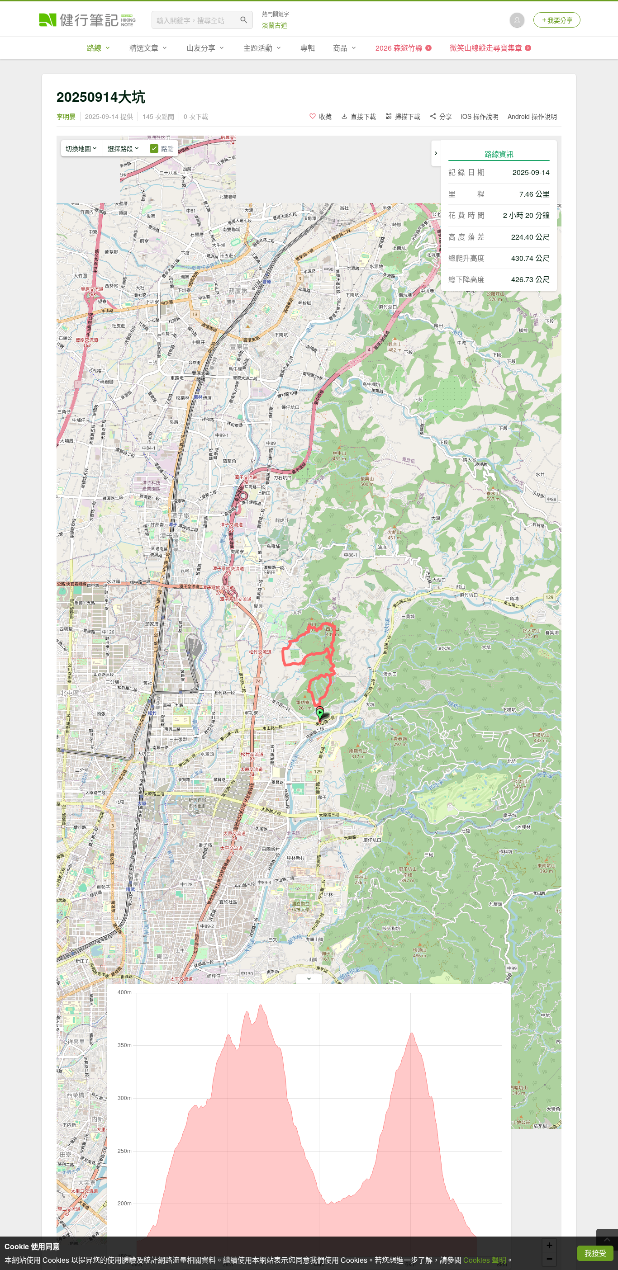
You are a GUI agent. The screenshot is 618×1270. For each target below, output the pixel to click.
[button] (320, 715)
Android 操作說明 (532, 116)
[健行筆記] (87, 20)
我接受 (595, 1253)
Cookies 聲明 (484, 1260)
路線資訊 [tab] (499, 154)
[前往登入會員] (517, 20)
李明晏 (66, 116)
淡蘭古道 (274, 24)
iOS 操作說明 (480, 116)
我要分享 (560, 19)
